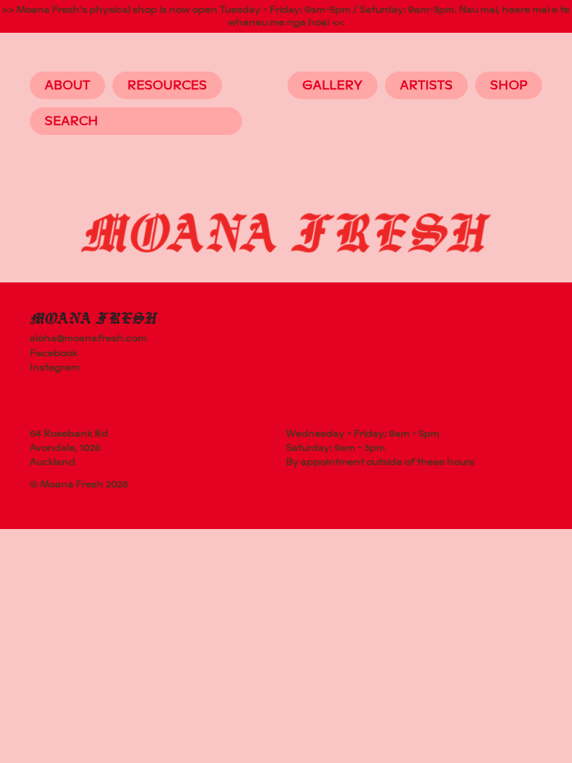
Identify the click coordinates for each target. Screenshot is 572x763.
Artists (426, 85)
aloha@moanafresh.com (88, 338)
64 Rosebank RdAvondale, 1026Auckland (69, 448)
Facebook (53, 353)
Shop (508, 85)
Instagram (55, 367)
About (67, 85)
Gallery (332, 85)
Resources (167, 85)
